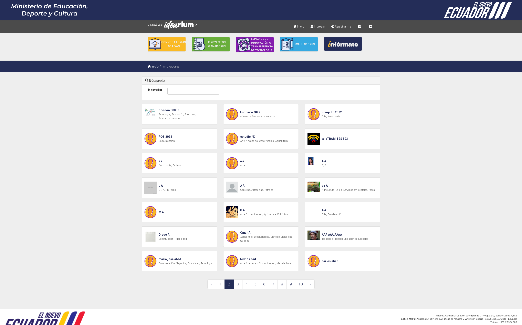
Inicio (300, 26)
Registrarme (342, 26)
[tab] (261, 81)
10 (301, 284)
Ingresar (319, 26)
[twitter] (370, 26)
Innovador (155, 89)
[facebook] (359, 26)
